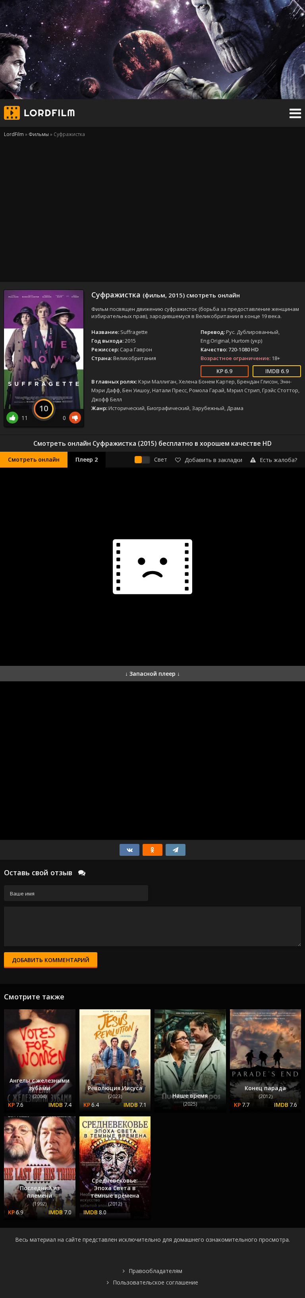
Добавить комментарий (50, 960)
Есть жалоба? (278, 460)
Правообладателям (155, 1271)
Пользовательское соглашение (155, 1282)
